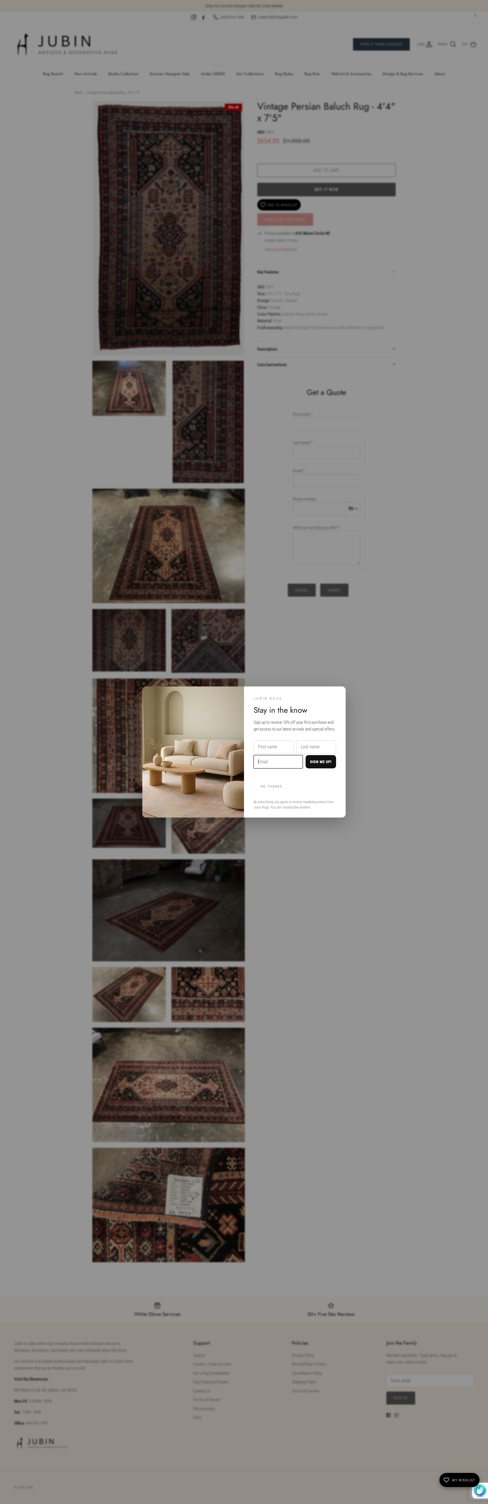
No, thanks (271, 786)
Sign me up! (321, 762)
